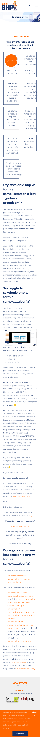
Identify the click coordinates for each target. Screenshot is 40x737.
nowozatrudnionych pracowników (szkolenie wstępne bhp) (19, 579)
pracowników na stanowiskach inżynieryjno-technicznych (20, 625)
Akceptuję (20, 734)
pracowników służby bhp (19, 641)
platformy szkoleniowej (21, 496)
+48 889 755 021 (20, 686)
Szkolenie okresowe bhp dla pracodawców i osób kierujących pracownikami (30, 65)
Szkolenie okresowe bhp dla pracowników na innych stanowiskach (12, 118)
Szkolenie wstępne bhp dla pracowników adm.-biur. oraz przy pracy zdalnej (30, 120)
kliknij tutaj (34, 713)
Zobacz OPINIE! (20, 36)
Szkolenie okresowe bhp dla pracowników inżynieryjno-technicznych (12, 145)
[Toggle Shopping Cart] (29, 6)
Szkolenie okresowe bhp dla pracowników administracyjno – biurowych (30, 90)
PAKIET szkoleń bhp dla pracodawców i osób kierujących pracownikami (12, 65)
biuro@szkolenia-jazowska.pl (20, 693)
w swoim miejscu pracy (25, 669)
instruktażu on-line (18, 662)
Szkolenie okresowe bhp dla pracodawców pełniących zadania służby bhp (12, 92)
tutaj (30, 516)
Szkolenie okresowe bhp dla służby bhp (29, 142)
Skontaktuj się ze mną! (20, 526)
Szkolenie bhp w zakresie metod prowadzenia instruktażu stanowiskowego (12, 169)
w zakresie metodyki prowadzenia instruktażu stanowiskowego (21, 602)
